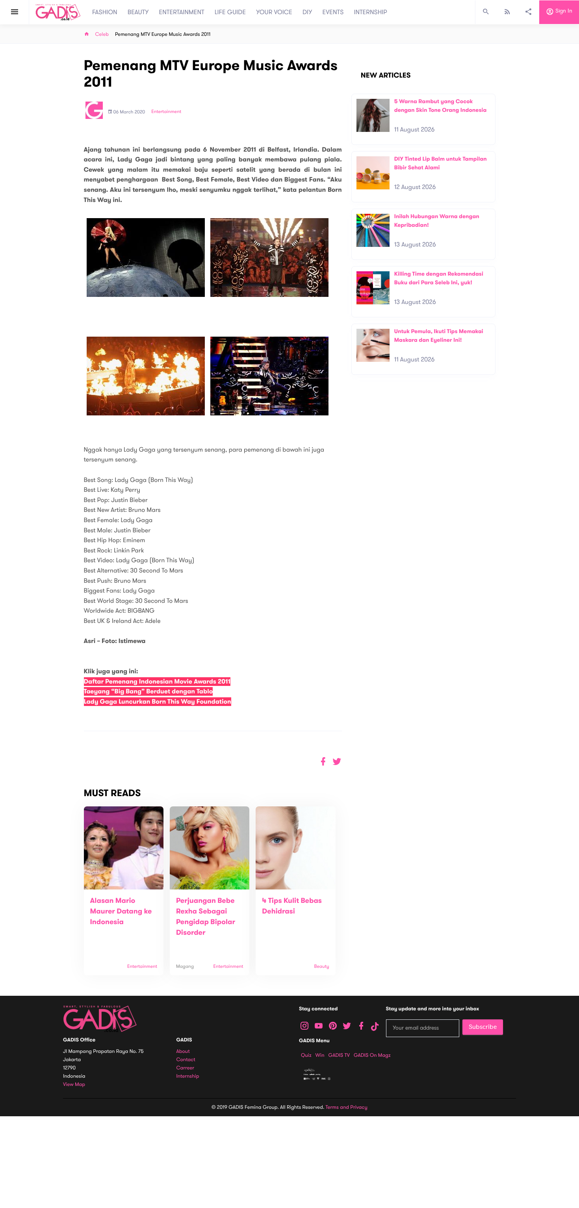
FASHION (104, 12)
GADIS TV (339, 1055)
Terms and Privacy (346, 1107)
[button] (337, 761)
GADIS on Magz (372, 1055)
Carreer (185, 1068)
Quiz (306, 1055)
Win (320, 1055)
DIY (307, 12)
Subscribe (483, 1027)
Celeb (102, 34)
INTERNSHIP (370, 12)
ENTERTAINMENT (181, 12)
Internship (187, 1076)
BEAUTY (138, 12)
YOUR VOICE (274, 12)
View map (74, 1084)
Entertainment (166, 112)
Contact (185, 1059)
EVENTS (333, 12)
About (183, 1051)
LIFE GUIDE (230, 12)
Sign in (563, 11)
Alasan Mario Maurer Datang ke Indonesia (121, 911)
